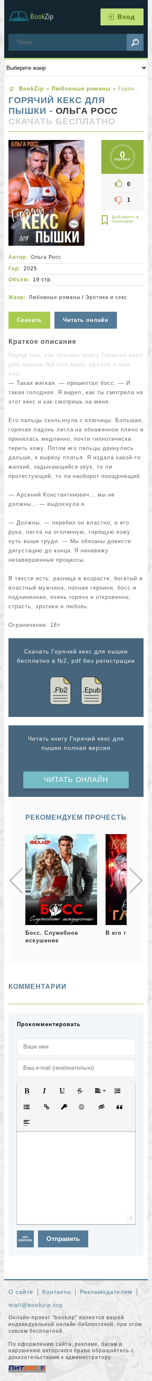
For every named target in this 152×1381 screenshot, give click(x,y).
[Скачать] (30, 306)
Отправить (63, 1238)
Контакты (56, 1291)
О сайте (20, 1291)
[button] (27, 1091)
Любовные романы (55, 297)
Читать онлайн (76, 780)
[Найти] (135, 42)
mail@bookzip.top (35, 1304)
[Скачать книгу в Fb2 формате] (60, 692)
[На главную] (36, 17)
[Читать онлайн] (86, 306)
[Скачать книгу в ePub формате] (91, 692)
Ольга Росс (87, 111)
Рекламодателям (106, 1291)
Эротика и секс (106, 297)
